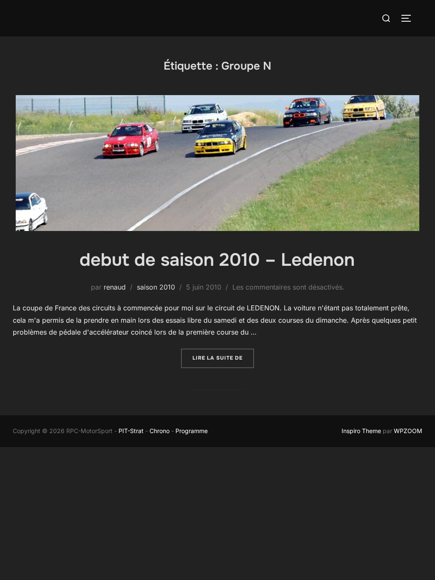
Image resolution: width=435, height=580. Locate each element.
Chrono (159, 430)
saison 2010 (156, 287)
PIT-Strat (131, 430)
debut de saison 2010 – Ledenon (217, 259)
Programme (192, 430)
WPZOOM (408, 430)
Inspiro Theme (361, 430)
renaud (115, 287)
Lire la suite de (223, 357)
